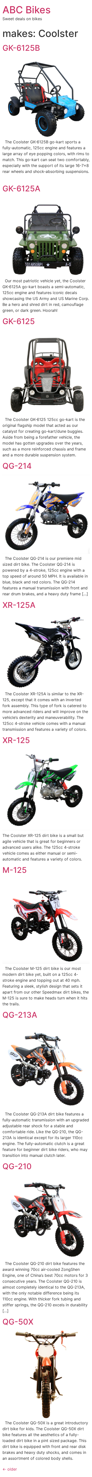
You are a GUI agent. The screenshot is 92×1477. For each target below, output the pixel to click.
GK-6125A (21, 188)
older (9, 1469)
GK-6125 (18, 321)
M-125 (14, 870)
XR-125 (16, 740)
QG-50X (17, 1322)
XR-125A (18, 605)
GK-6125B (21, 48)
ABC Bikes (26, 10)
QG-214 (17, 466)
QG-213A (19, 1015)
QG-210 (17, 1166)
